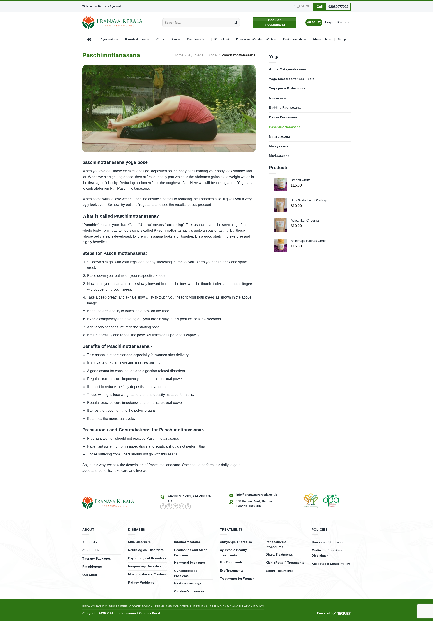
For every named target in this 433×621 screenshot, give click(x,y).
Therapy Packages (96, 558)
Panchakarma (135, 39)
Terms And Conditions (173, 606)
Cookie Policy (140, 606)
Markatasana (279, 155)
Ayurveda (107, 39)
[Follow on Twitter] (302, 6)
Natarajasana (279, 136)
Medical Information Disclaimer (327, 553)
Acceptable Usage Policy (331, 563)
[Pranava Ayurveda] (112, 22)
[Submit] (235, 22)
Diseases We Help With (254, 39)
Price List (222, 39)
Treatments (196, 39)
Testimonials (293, 39)
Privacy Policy (94, 606)
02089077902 (338, 7)
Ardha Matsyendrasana (287, 69)
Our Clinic (90, 575)
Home (178, 55)
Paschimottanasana (285, 127)
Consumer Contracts (327, 542)
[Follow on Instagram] (298, 6)
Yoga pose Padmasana (287, 88)
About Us (320, 39)
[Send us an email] (307, 6)
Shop (342, 39)
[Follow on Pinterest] (188, 506)
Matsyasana (278, 146)
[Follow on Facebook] (294, 6)
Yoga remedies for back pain (291, 79)
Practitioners (92, 566)
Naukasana (278, 98)
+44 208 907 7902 (179, 496)
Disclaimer (118, 606)
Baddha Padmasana (285, 107)
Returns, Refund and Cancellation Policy (228, 606)
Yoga (212, 55)
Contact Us (90, 550)
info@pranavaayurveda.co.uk (256, 494)
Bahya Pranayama (283, 117)
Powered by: (327, 613)
